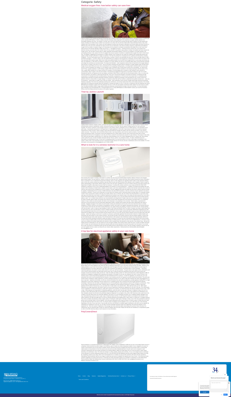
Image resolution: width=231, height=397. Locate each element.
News (79, 376)
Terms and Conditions (84, 379)
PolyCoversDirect (89, 311)
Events (84, 376)
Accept (204, 392)
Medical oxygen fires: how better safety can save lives (105, 5)
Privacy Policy (131, 376)
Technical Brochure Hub (113, 376)
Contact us (123, 376)
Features (94, 376)
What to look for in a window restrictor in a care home (105, 145)
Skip (221, 394)
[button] (228, 383)
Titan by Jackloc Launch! (92, 92)
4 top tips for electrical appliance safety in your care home (107, 231)
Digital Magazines (102, 376)
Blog (89, 376)
